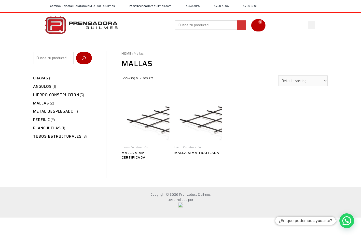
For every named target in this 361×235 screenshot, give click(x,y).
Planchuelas (47, 128)
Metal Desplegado (53, 111)
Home (126, 53)
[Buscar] (84, 58)
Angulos (42, 86)
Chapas (40, 78)
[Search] (241, 25)
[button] (311, 25)
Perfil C (41, 120)
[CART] (258, 25)
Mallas (41, 103)
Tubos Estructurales (57, 136)
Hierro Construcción (56, 95)
